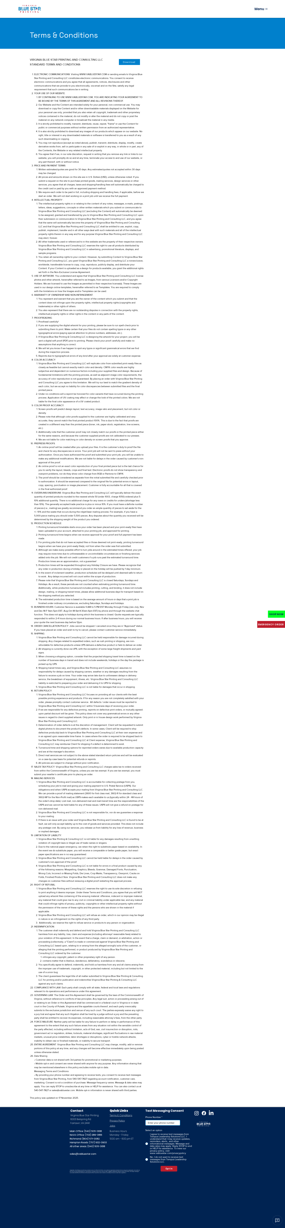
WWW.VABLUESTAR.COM (93, 74)
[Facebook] (204, 1113)
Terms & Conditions (121, 1115)
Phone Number (153, 1117)
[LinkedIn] (211, 1113)
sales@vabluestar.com (83, 1154)
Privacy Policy (117, 1120)
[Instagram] (197, 1113)
